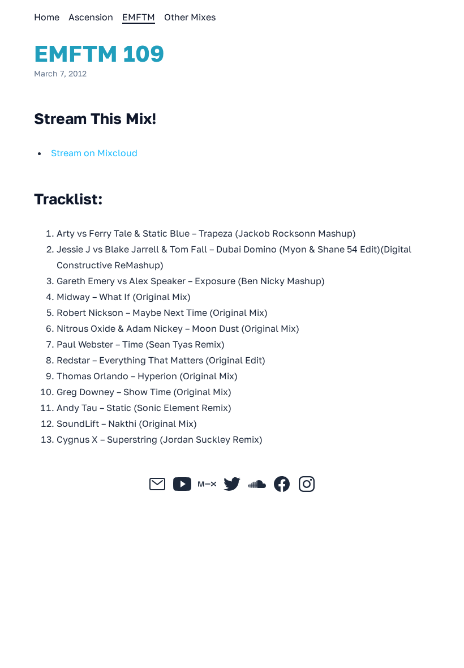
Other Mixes (190, 17)
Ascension (90, 17)
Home (46, 17)
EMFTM (138, 17)
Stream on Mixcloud (94, 153)
